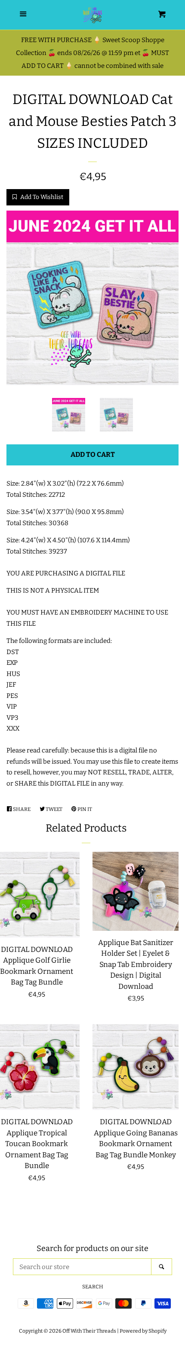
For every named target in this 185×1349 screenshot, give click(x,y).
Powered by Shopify (143, 1331)
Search (92, 1287)
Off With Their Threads (89, 1331)
